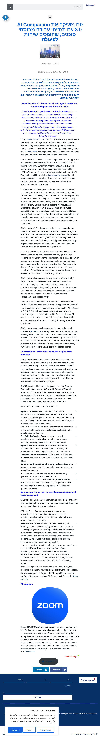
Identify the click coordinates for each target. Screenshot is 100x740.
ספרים (84, 714)
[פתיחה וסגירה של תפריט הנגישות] (5, 18)
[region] (32, 721)
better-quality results (57, 175)
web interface (31, 152)
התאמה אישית (45, 730)
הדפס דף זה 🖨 (48, 661)
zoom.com (30, 652)
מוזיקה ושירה (61, 714)
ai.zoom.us (36, 331)
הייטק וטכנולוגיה (71, 714)
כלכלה (79, 714)
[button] (50, 17)
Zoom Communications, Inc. (40, 139)
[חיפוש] (10, 7)
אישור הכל (15, 730)
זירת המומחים (92, 714)
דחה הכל (29, 730)
